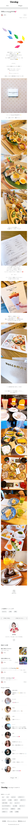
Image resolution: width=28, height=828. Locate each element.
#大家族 (10, 800)
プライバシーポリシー (12, 821)
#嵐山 (21, 670)
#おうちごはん (5, 808)
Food (16, 662)
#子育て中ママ (21, 797)
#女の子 (4, 800)
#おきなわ (13, 797)
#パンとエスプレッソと (10, 670)
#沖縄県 (16, 811)
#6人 (11, 802)
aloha (14, 634)
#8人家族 (15, 805)
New (7, 5)
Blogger (20, 5)
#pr (3, 797)
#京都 (10, 611)
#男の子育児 (4, 802)
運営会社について (22, 821)
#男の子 (16, 800)
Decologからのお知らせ (14, 787)
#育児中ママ (4, 811)
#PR (8, 797)
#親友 (7, 650)
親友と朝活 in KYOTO (6, 648)
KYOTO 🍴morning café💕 (8, 678)
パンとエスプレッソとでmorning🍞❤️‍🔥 (10, 668)
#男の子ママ (22, 800)
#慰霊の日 (13, 808)
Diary (25, 14)
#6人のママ (17, 802)
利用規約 (4, 821)
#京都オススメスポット (12, 679)
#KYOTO (4, 611)
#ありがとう (22, 805)
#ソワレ (7, 660)
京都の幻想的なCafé (5, 658)
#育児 (19, 808)
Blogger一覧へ (14, 777)
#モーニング (17, 670)
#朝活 (15, 611)
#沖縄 (11, 811)
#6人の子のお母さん (6, 805)
